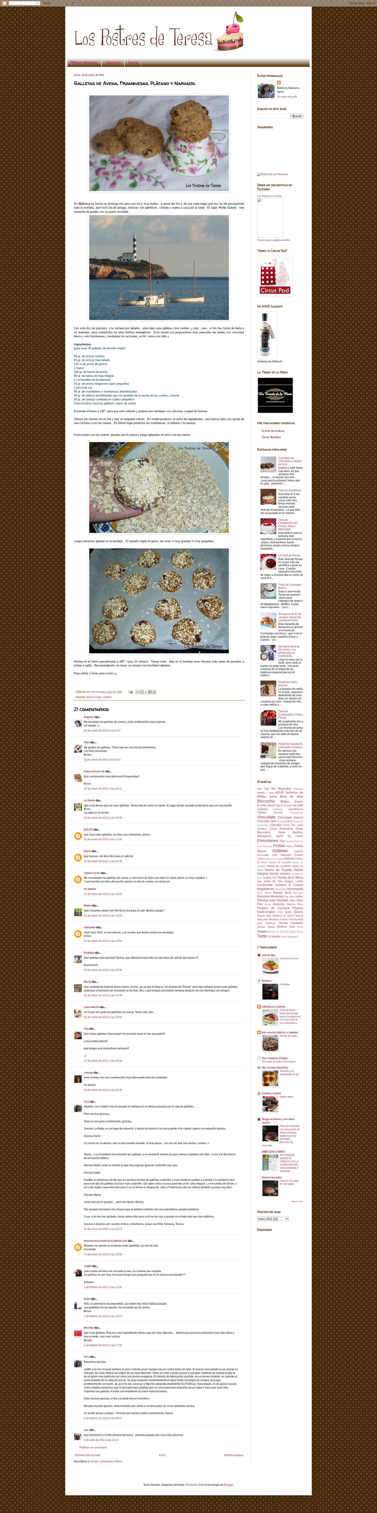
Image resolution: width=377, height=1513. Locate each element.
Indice (133, 62)
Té (269, 936)
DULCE (88, 829)
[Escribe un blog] (142, 692)
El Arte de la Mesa (273, 430)
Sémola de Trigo (276, 931)
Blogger (228, 1484)
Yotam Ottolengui (289, 936)
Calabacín (262, 809)
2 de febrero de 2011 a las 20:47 (103, 1418)
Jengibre (267, 877)
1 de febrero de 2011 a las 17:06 (103, 1345)
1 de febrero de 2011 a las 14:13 (103, 1316)
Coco (289, 821)
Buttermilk (286, 805)
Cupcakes (276, 825)
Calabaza (278, 809)
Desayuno (264, 836)
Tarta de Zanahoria (289, 490)
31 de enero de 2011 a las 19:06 (103, 1060)
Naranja (262, 900)
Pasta (268, 904)
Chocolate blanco (290, 817)
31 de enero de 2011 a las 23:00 (103, 1254)
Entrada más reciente (87, 1455)
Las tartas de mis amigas (275, 881)
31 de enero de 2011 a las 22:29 (103, 1229)
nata (272, 900)
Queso (298, 911)
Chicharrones (296, 812)
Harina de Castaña (280, 862)
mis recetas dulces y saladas (280, 1032)
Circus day (268, 955)
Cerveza (278, 812)
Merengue (263, 896)
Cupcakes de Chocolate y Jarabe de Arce (290, 461)
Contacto (113, 62)
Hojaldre (285, 873)
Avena (90, 697)
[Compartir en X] (146, 692)
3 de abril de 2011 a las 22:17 (101, 1440)
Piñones (291, 904)
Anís (271, 792)
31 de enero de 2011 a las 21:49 (103, 1089)
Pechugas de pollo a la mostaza (278, 1061)
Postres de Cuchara (273, 908)
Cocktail (281, 821)
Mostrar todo (297, 1201)
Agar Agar (263, 788)
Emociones (267, 840)
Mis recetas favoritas (275, 1067)
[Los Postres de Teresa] (270, 236)
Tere (86, 1101)
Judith (87, 1266)
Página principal (84, 62)
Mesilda (88, 1327)
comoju (88, 1072)
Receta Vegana (266, 926)
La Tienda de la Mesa (287, 877)
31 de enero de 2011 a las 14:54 (103, 940)
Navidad (282, 900)
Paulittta (89, 952)
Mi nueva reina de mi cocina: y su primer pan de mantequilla (289, 651)
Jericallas (285, 984)
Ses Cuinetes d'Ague (275, 1058)
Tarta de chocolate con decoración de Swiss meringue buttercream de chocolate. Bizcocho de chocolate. (281, 1136)
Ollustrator (191, 1484)
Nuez (300, 900)
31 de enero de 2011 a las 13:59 (103, 894)
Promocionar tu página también (273, 240)
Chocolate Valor (266, 821)
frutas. (289, 846)
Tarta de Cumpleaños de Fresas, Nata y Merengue (287, 524)
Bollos (285, 801)
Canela (261, 812)
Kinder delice (286, 1096)
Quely (288, 912)
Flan (282, 841)
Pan (260, 904)
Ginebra (261, 858)
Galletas (107, 697)
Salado (262, 931)
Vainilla (275, 936)
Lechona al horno (289, 958)
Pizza (300, 904)
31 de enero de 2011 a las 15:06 (103, 970)
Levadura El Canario (289, 885)
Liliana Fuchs (92, 873)
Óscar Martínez (271, 437)
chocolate (266, 817)
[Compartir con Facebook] (150, 692)
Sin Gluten (290, 931)
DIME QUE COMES (273, 1151)
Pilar (86, 742)
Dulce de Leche (289, 836)
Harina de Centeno (279, 866)
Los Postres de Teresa (269, 196)
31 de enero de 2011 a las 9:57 (102, 759)
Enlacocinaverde (94, 771)
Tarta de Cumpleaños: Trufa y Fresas (290, 714)
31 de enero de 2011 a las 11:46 (103, 839)
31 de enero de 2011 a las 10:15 (103, 788)
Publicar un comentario (93, 1447)
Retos (300, 927)
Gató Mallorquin (281, 855)
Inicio (162, 1455)
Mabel (87, 905)
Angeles (89, 717)
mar (86, 1430)
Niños (293, 900)
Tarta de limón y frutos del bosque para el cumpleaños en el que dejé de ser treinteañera (290, 1016)
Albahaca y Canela (273, 1006)
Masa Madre (264, 893)
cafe (294, 805)
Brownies (262, 805)
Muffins (299, 896)
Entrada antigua (233, 1455)
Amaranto (298, 789)
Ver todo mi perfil (287, 96)
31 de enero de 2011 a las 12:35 (103, 861)
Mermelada (277, 896)
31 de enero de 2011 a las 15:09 (103, 995)
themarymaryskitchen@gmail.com (105, 1240)
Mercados (298, 893)
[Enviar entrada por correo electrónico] (130, 691)
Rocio (87, 851)
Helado (274, 873)
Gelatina (298, 855)
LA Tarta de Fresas (289, 555)
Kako (87, 1298)
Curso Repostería (281, 828)
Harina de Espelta (278, 869)
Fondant (290, 841)
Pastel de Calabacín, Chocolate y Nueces (290, 745)
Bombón (298, 801)
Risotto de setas (288, 1035)
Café (300, 805)
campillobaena (295, 809)
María (87, 981)
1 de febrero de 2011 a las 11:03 (103, 1287)
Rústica (266, 980)
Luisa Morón (91, 1007)
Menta (288, 892)
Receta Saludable (291, 923)
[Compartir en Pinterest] (154, 692)
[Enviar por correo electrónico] (137, 692)
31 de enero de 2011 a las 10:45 (103, 817)
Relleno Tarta (286, 926)
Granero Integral (275, 859)
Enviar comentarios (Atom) (106, 1461)
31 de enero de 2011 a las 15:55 (103, 1017)
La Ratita (89, 800)
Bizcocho (266, 801)
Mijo (287, 896)
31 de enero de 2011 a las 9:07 (102, 730)
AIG (273, 788)
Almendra (284, 788)
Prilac (280, 912)
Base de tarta (291, 796)
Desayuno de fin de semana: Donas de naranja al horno (290, 617)
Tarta (262, 936)
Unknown (89, 927)
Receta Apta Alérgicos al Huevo (275, 915)
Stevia (300, 931)
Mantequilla (295, 889)
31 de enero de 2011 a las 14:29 (103, 915)
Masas (277, 892)
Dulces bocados (272, 1177)
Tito (86, 1028)
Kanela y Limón (271, 1093)
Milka (292, 896)
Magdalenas (265, 889)
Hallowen (289, 858)
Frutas (98, 697)
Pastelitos (278, 904)
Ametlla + (262, 792)
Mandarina (281, 889)
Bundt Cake (274, 805)
